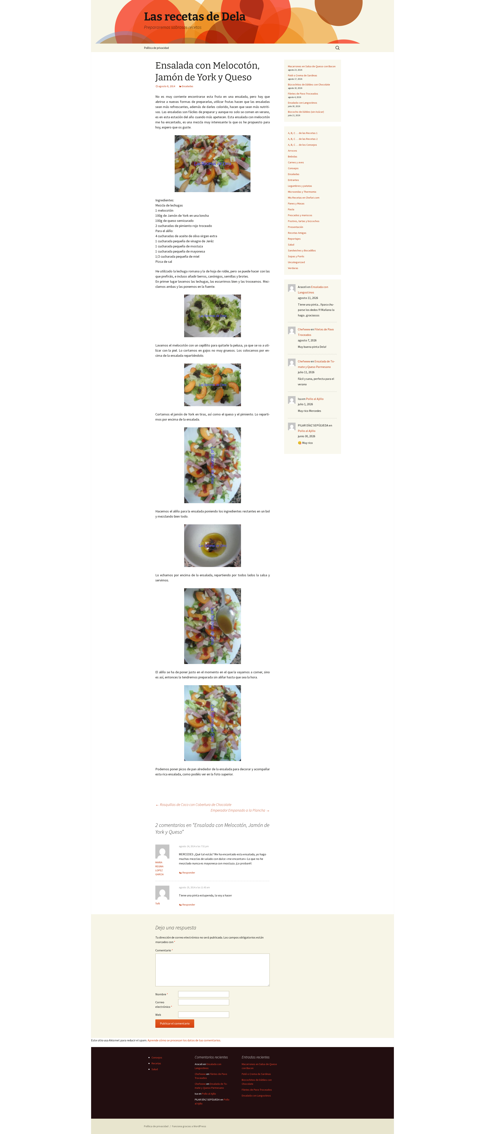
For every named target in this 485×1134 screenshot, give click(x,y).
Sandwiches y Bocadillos (302, 250)
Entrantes (293, 180)
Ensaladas (187, 86)
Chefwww (304, 329)
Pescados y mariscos (300, 215)
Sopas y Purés (296, 256)
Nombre (161, 994)
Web (158, 1015)
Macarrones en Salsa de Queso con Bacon (312, 66)
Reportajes (294, 238)
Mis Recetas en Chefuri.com (303, 197)
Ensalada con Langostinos (302, 102)
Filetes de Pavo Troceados (303, 93)
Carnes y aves (296, 162)
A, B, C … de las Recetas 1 (303, 133)
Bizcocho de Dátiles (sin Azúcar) (306, 111)
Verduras (293, 268)
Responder (188, 872)
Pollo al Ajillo (315, 399)
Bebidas (292, 156)
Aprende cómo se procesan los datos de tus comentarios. (184, 1040)
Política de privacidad (156, 48)
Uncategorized (296, 262)
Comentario (164, 950)
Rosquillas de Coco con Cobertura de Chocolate (193, 804)
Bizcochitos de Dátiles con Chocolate (309, 84)
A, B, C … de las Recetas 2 (303, 139)
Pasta (291, 209)
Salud (291, 244)
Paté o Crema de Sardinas (302, 75)
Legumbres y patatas (300, 186)
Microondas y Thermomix (302, 191)
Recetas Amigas (297, 233)
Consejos (293, 168)
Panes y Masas (296, 203)
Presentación (295, 227)
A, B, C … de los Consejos (302, 144)
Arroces (292, 150)
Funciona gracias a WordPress (189, 1126)
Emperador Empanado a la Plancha (240, 810)
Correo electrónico (163, 1004)
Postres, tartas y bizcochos (303, 221)
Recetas (156, 1063)
